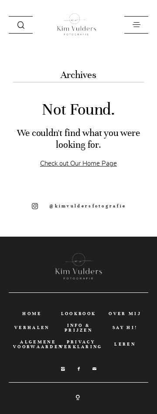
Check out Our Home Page (78, 163)
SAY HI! (125, 327)
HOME (31, 313)
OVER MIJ (125, 313)
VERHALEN (31, 327)
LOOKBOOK (78, 313)
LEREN (125, 344)
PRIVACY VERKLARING (81, 344)
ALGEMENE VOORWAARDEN (38, 344)
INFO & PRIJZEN (78, 328)
